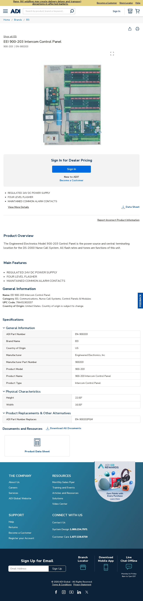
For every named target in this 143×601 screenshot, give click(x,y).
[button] (140, 300)
